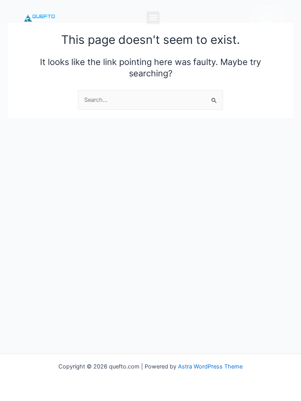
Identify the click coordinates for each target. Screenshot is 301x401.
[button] (153, 17)
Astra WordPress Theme (210, 366)
